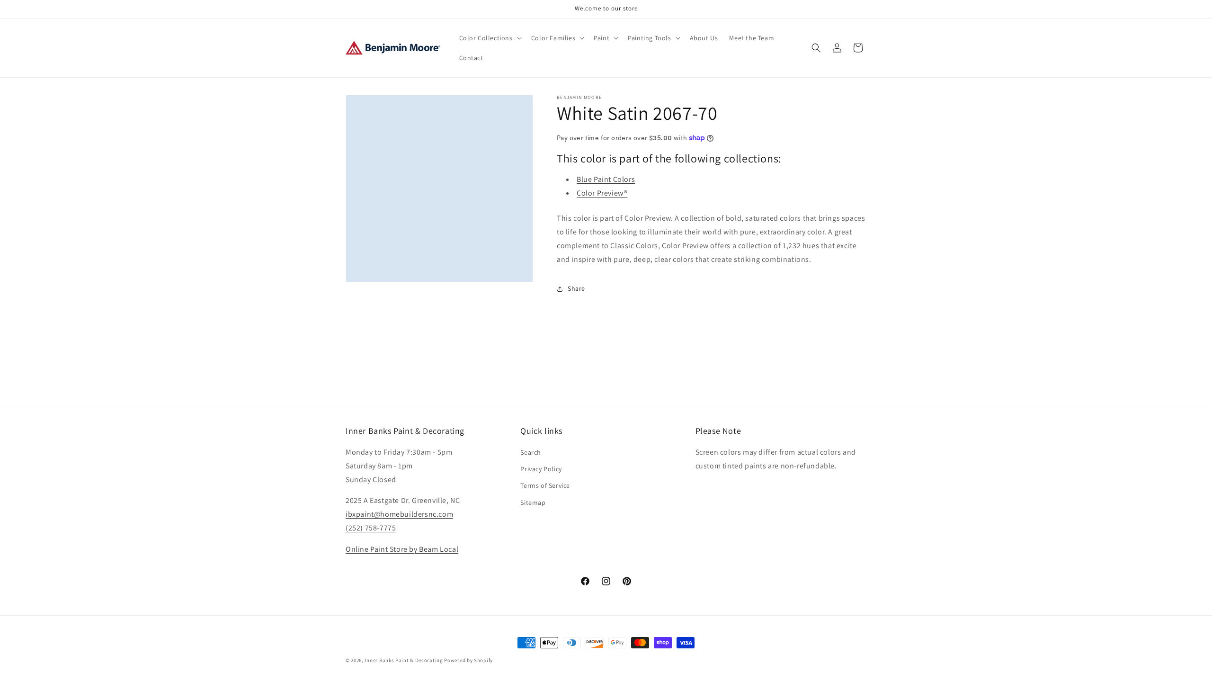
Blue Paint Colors (606, 179)
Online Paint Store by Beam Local (402, 549)
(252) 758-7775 (371, 528)
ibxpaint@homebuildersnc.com (399, 514)
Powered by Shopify (468, 660)
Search (530, 452)
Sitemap (532, 502)
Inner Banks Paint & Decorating (404, 660)
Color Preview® (602, 193)
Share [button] (576, 288)
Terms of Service (545, 485)
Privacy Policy (540, 469)
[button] (490, 38)
